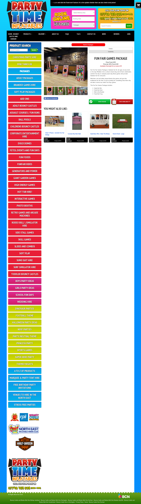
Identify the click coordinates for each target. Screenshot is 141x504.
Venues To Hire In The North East (24, 396)
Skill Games (24, 239)
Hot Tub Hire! (24, 192)
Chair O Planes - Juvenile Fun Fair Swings (54, 134)
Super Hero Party (24, 357)
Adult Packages (24, 78)
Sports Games (24, 350)
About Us (55, 34)
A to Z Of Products (24, 371)
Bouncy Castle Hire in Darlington (65, 502)
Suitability (111, 51)
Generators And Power (24, 171)
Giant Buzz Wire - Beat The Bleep (100, 134)
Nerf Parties (25, 329)
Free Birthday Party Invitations (25, 386)
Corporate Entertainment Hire (24, 135)
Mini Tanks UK (24, 64)
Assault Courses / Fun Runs (25, 112)
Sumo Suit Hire (25, 260)
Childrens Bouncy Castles (24, 126)
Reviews (116, 34)
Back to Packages (88, 45)
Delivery (41, 34)
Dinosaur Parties (24, 308)
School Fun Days (25, 295)
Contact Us (91, 34)
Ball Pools (25, 119)
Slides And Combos (25, 246)
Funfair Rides (24, 164)
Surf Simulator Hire (25, 267)
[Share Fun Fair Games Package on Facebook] (66, 98)
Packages (25, 71)
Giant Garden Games (25, 178)
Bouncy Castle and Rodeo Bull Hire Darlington (54, 500)
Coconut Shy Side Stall (74, 134)
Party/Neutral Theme (25, 336)
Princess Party (24, 343)
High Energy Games (24, 185)
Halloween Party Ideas (24, 322)
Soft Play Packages (24, 92)
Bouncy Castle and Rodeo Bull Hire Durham (80, 500)
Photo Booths (25, 205)
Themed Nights (24, 364)
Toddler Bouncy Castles (24, 274)
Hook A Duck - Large (118, 134)
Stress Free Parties (24, 404)
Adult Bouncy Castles (25, 105)
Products (27, 34)
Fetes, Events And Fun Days (24, 150)
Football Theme (25, 315)
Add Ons (24, 99)
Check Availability (124, 102)
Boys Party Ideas (25, 281)
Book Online (102, 102)
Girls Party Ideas (24, 288)
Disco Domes (24, 143)
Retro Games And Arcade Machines (24, 214)
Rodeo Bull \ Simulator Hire (25, 224)
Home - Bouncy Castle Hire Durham (13, 36)
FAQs (67, 34)
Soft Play (24, 253)
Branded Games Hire (25, 85)
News (104, 34)
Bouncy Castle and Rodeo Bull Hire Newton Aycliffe (108, 500)
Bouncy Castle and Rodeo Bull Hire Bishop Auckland (25, 500)
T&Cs (78, 34)
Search (129, 26)
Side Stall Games (25, 232)
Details (111, 48)
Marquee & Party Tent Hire (25, 378)
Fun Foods (24, 157)
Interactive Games (25, 198)
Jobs (128, 34)
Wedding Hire (24, 301)
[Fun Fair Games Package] (66, 67)
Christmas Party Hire (25, 57)
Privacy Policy (80, 502)
